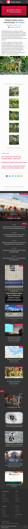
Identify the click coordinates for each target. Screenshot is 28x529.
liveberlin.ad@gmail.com (19, 84)
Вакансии (4, 495)
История (21, 265)
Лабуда (2, 391)
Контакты (4, 496)
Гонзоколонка (20, 305)
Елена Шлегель (10, 25)
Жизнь (16, 495)
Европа (21, 346)
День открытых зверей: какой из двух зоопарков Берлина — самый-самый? (11, 157)
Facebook (4, 510)
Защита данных (5, 499)
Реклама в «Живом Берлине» (9, 186)
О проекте (4, 493)
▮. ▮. (16, 319)
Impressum (17, 510)
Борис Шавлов (16, 342)
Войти (16, 517)
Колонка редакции (23, 193)
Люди (16, 493)
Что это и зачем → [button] (5, 527)
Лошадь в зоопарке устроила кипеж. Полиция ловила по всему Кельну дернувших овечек (13, 167)
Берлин (19, 25)
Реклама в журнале (5, 501)
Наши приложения (5, 516)
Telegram (3, 511)
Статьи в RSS (4, 514)
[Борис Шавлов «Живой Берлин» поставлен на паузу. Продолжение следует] (14, 220)
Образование (17, 501)
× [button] (25, 527)
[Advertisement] (14, 80)
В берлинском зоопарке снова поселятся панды (14, 162)
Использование (5, 498)
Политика (17, 499)
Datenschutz (17, 511)
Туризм (16, 496)
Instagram (4, 513)
